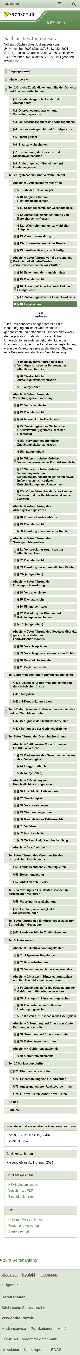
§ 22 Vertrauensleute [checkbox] (31, 405)
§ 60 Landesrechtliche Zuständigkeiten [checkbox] (39, 932)
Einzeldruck (16, 1196)
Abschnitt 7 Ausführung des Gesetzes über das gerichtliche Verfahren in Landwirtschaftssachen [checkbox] (45, 635)
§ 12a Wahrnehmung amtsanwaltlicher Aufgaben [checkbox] (43, 227)
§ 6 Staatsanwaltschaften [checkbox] (30, 144)
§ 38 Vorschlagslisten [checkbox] (32, 646)
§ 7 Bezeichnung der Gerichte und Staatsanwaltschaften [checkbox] (36, 154)
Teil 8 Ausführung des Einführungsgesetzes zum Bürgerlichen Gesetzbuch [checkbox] (41, 922)
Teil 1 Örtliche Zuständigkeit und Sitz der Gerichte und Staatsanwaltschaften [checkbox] (42, 89)
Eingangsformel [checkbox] (19, 71)
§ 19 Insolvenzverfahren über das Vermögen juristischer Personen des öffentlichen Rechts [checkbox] (42, 365)
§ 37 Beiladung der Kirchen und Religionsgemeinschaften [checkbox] (39, 615)
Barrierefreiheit (18, 1231)
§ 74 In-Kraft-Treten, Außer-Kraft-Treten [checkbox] (40, 1094)
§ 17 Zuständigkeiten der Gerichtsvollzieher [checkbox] (47, 297)
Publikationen (42, 1328)
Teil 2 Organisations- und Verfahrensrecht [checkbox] (37, 175)
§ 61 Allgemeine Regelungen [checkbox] (37, 955)
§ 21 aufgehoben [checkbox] (28, 387)
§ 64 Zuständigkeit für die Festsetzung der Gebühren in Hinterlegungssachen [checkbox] (46, 989)
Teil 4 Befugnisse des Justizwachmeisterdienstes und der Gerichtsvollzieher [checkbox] (42, 711)
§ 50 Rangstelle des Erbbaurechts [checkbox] (40, 819)
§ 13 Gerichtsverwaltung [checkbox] (34, 236)
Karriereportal (35, 1350)
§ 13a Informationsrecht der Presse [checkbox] (41, 243)
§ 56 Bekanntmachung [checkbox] (28, 874)
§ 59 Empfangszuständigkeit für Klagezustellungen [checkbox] (35, 911)
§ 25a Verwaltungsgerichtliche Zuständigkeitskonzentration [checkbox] (38, 442)
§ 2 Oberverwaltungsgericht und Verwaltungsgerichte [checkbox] (35, 112)
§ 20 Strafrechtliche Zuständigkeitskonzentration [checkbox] (36, 378)
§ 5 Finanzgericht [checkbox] (25, 137)
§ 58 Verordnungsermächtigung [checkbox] (35, 901)
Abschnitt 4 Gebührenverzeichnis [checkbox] (35, 1048)
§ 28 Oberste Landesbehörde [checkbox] (37, 517)
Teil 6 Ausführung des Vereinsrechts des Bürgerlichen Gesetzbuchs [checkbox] (36, 857)
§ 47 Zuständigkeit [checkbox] (30, 798)
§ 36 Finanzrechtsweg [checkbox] (32, 606)
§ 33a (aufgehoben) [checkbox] (30, 574)
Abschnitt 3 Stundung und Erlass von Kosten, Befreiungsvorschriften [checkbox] (44, 1025)
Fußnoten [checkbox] (15, 1110)
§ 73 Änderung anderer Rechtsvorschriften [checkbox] (42, 1086)
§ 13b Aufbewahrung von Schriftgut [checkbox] (41, 250)
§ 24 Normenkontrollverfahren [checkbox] (38, 419)
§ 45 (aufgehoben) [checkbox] (29, 773)
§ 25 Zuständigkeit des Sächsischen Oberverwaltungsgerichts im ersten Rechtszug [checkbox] (41, 430)
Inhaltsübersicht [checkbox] (19, 79)
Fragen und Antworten (23, 1225)
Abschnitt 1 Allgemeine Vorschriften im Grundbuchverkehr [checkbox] (39, 746)
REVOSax (56, 22)
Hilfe (31, 1196)
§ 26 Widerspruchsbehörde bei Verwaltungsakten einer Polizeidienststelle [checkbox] (46, 460)
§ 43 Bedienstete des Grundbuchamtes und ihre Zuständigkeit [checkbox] (47, 757)
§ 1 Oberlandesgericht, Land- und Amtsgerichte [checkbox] (36, 101)
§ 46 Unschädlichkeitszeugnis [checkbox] (37, 791)
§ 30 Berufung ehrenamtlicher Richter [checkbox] (43, 531)
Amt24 (63, 1328)
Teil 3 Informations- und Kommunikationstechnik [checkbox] (41, 674)
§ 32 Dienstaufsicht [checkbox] (30, 560)
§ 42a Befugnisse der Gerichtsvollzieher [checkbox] (40, 728)
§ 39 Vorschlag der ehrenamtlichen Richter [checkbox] (46, 653)
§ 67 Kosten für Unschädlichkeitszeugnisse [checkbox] (47, 1016)
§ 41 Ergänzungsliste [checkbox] (31, 667)
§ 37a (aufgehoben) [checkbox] (30, 624)
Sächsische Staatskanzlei (23, 1308)
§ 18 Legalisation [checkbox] (29, 304)
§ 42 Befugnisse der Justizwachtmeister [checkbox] (40, 721)
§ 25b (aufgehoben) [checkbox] (30, 451)
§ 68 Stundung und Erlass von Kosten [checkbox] (43, 1034)
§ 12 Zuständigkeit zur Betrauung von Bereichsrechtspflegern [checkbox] (43, 216)
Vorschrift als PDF (20, 1190)
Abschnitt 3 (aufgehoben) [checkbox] (30, 847)
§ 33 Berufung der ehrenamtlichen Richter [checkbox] (46, 567)
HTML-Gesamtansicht (23, 1184)
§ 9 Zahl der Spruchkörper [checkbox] (35, 190)
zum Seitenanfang (20, 1260)
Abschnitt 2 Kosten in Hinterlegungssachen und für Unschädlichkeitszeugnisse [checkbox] (42, 978)
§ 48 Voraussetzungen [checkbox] (32, 805)
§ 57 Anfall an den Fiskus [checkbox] (30, 882)
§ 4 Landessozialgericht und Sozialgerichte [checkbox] (42, 129)
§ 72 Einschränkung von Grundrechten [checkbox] (39, 1079)
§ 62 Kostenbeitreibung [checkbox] (33, 962)
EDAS (56, 1350)
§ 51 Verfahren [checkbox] (27, 826)
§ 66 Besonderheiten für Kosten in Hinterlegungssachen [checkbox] (40, 1007)
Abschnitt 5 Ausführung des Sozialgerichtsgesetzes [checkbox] (32, 540)
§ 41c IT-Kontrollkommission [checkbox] (32, 701)
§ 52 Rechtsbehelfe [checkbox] (30, 833)
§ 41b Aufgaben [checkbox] (23, 694)
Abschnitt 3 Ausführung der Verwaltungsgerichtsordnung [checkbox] (33, 396)
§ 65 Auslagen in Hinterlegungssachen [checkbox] (43, 998)
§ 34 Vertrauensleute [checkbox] (31, 592)
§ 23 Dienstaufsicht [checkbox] (30, 412)
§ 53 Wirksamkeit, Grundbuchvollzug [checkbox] (42, 840)
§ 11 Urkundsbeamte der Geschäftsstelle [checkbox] (45, 207)
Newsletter (10, 1350)
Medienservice (14, 1328)
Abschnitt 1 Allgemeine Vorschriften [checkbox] (37, 182)
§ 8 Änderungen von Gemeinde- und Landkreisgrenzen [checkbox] (38, 165)
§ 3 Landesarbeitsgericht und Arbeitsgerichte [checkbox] (44, 121)
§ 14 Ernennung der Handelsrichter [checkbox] (41, 272)
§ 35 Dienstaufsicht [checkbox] (30, 599)
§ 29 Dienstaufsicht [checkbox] (30, 524)
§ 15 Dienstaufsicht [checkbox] (30, 279)
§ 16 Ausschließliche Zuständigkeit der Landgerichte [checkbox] (43, 288)
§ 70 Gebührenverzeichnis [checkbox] (35, 1055)
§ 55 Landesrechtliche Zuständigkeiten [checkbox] (39, 867)
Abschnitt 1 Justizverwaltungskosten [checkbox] (38, 948)
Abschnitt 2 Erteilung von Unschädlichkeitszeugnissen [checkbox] (32, 782)
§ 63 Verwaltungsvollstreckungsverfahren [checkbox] (45, 969)
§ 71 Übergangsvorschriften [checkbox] (32, 1071)
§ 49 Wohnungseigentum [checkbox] (34, 812)
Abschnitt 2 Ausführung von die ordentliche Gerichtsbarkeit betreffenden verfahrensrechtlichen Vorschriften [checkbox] (42, 261)
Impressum (49, 1274)
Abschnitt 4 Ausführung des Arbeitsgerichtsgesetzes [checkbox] (32, 508)
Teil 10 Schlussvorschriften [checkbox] (27, 1063)
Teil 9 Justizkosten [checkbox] (21, 940)
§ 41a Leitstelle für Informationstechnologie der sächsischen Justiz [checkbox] (42, 684)
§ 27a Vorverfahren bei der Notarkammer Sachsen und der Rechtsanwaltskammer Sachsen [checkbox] (45, 495)
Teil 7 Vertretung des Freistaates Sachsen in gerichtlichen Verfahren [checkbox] (38, 891)
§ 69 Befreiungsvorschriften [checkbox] (36, 1041)
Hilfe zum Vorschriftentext (25, 1219)
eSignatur (10, 1285)
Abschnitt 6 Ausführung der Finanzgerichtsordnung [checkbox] (32, 583)
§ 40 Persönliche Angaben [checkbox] (35, 660)
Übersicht (9, 1274)
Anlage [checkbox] (13, 1101)
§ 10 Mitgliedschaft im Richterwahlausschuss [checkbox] (32, 199)
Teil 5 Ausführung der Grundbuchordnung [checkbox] (37, 736)
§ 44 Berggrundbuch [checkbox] (31, 766)
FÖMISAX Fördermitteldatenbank (29, 1339)
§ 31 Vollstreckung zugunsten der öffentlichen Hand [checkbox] (40, 551)
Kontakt (28, 1274)
